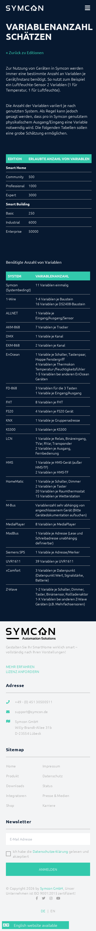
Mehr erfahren (20, 666)
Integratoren (16, 795)
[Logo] (24, 8)
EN (52, 910)
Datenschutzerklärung (50, 851)
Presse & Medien (56, 795)
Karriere (49, 805)
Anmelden (48, 869)
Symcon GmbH (51, 888)
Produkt (12, 775)
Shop (10, 805)
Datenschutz (53, 775)
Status (47, 785)
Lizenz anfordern (22, 671)
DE (43, 910)
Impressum (51, 765)
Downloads (15, 785)
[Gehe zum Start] (90, 915)
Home (11, 765)
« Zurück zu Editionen (25, 52)
